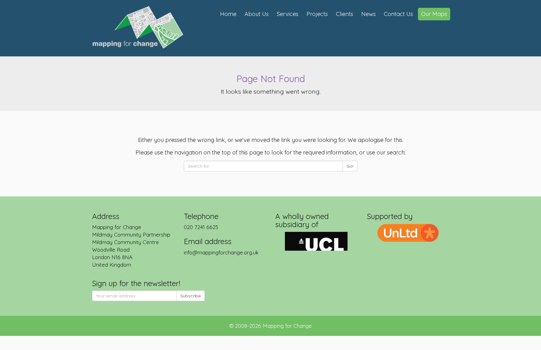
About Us (257, 14)
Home (228, 14)
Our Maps (434, 14)
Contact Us (398, 14)
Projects (317, 14)
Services (287, 14)
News (368, 14)
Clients (344, 14)
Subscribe (190, 296)
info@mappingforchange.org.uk (221, 252)
